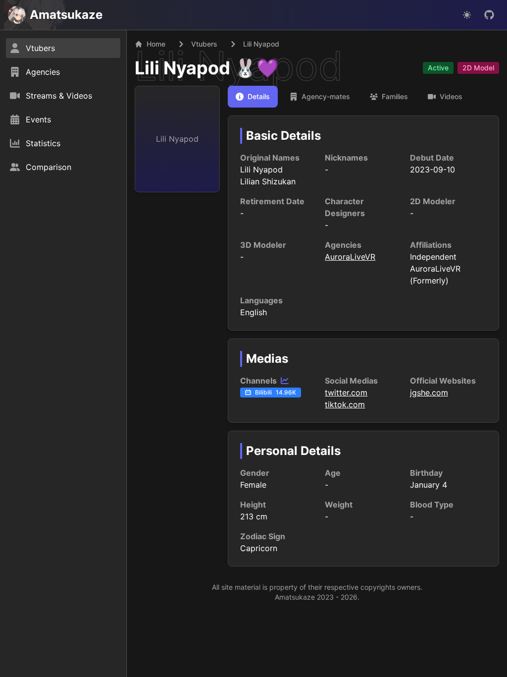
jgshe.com (429, 392)
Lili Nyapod (182, 68)
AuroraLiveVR (350, 257)
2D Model (478, 67)
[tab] (253, 97)
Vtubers (204, 44)
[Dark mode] (467, 15)
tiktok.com (345, 404)
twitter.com (346, 392)
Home (156, 44)
